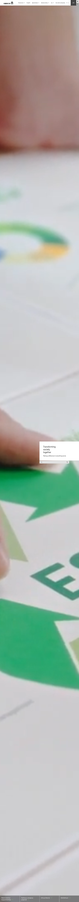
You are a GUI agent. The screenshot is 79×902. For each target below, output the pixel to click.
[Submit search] (67, 462)
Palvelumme (20, 2)
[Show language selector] (77, 1)
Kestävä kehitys (44, 2)
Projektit (28, 2)
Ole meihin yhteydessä (60, 2)
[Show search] (77, 4)
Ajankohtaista (35, 2)
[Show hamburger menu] (73, 3)
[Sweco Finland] (8, 2)
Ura (51, 2)
